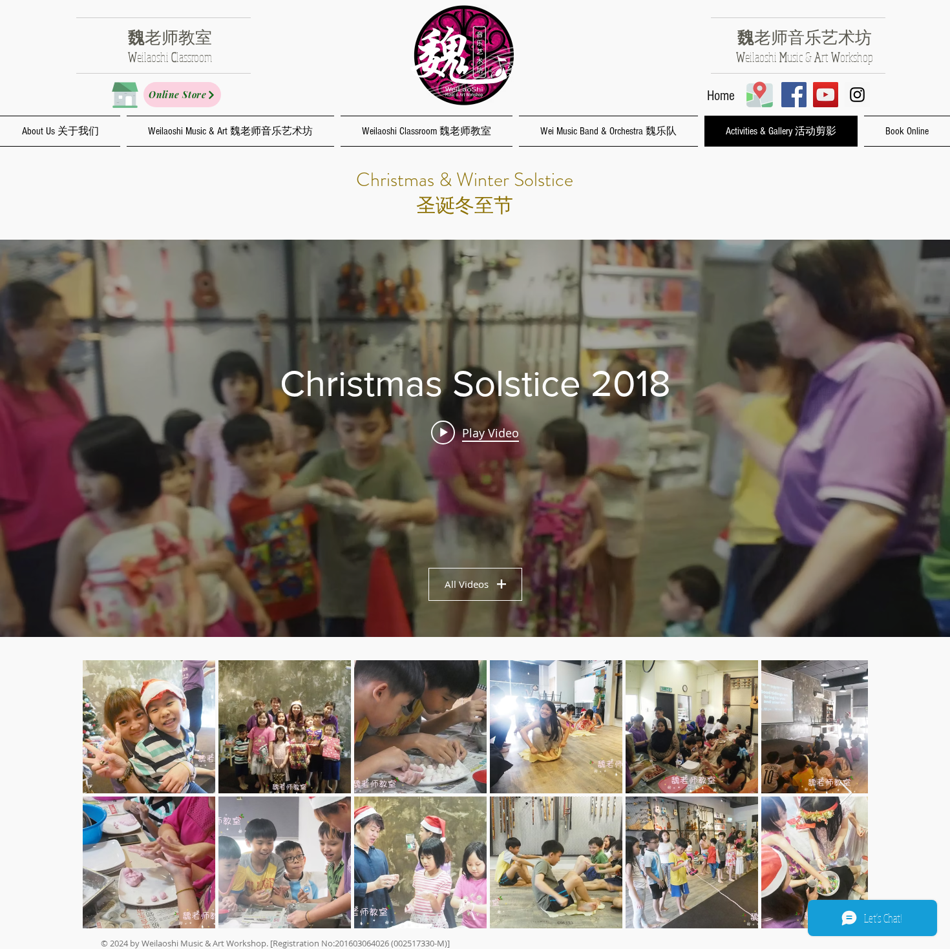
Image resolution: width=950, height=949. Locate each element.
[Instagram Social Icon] (857, 94)
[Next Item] (845, 793)
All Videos (467, 584)
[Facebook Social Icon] (794, 94)
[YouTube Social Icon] (825, 94)
